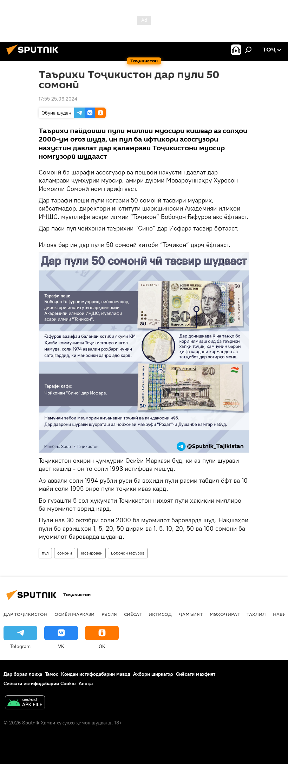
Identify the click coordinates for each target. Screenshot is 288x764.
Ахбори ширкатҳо (153, 674)
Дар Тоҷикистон (25, 614)
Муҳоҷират (225, 614)
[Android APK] (25, 703)
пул (45, 553)
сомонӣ (64, 553)
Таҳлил (256, 614)
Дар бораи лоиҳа (23, 674)
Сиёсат (133, 614)
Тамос (51, 674)
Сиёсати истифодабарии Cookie (40, 683)
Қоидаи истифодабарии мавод (95, 674)
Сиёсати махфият (195, 674)
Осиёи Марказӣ (74, 614)
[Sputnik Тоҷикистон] (34, 56)
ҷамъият (191, 614)
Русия (109, 614)
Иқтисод (160, 614)
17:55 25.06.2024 (58, 99)
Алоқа (86, 683)
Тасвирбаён (91, 553)
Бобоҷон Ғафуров (127, 553)
